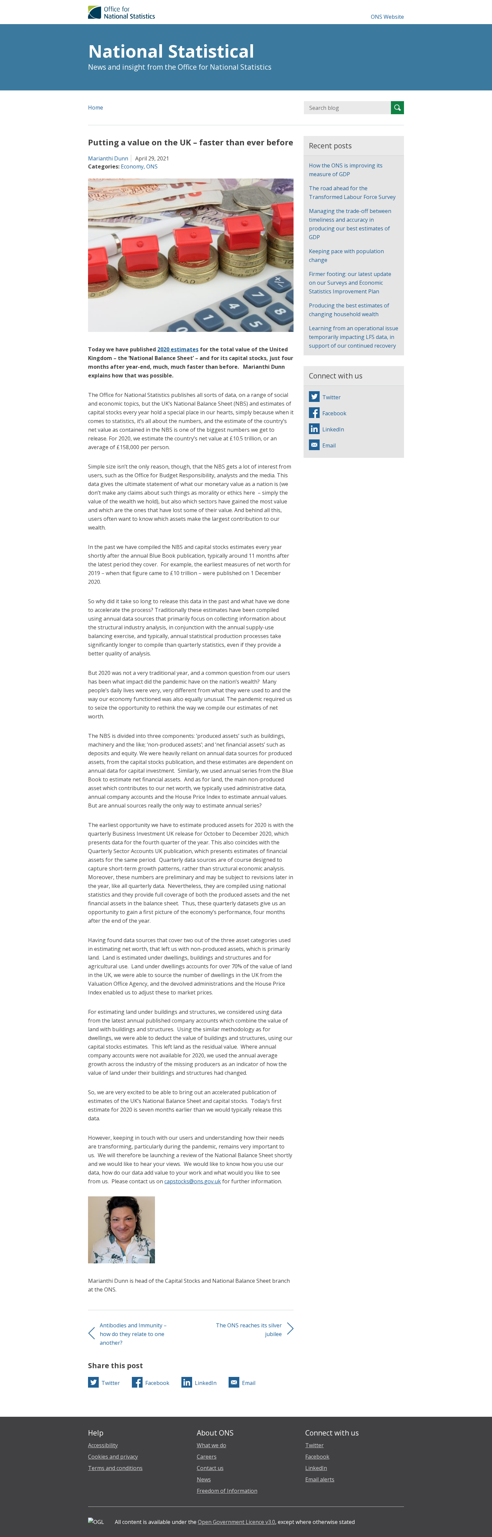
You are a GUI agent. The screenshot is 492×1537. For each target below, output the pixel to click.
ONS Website (387, 16)
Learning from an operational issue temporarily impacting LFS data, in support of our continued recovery (353, 337)
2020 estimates (177, 349)
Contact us (210, 1468)
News (204, 1479)
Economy (132, 166)
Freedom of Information (227, 1490)
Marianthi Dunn (108, 158)
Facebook (317, 1456)
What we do (211, 1445)
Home (95, 107)
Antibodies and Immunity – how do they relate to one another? (133, 1334)
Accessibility (103, 1445)
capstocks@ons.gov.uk (192, 1181)
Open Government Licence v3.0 (236, 1522)
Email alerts (319, 1479)
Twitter (314, 1445)
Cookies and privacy (113, 1456)
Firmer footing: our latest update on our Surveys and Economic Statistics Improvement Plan (350, 282)
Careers (207, 1456)
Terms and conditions (115, 1468)
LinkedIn (316, 1468)
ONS (152, 166)
